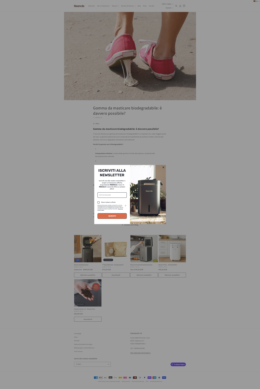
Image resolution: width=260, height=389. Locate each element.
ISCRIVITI (112, 216)
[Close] (163, 167)
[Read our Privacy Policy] (125, 205)
